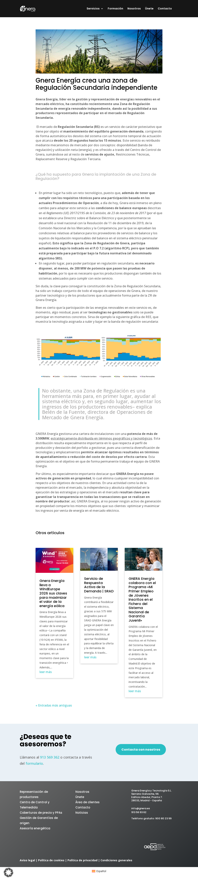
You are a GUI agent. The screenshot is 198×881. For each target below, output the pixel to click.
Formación (115, 8)
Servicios (93, 8)
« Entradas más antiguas (54, 705)
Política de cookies (51, 860)
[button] (8, 872)
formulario (34, 763)
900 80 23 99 (163, 818)
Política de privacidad (82, 860)
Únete (149, 8)
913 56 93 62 (138, 812)
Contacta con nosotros (140, 749)
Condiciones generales (116, 860)
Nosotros (134, 8)
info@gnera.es (140, 808)
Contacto (165, 8)
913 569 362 (49, 757)
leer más (45, 672)
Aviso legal (27, 860)
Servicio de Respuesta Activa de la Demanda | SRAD (99, 585)
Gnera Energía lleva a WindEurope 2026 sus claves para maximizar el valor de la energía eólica (53, 593)
